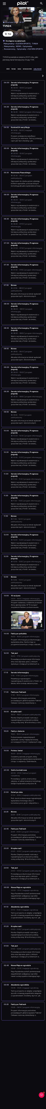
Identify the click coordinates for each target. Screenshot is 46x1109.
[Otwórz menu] (4, 4)
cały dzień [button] (37, 69)
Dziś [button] (8, 69)
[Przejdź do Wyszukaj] (41, 3)
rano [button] (19, 69)
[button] (43, 75)
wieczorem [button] (27, 69)
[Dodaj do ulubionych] (16, 33)
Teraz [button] (13, 69)
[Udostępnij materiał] (22, 33)
